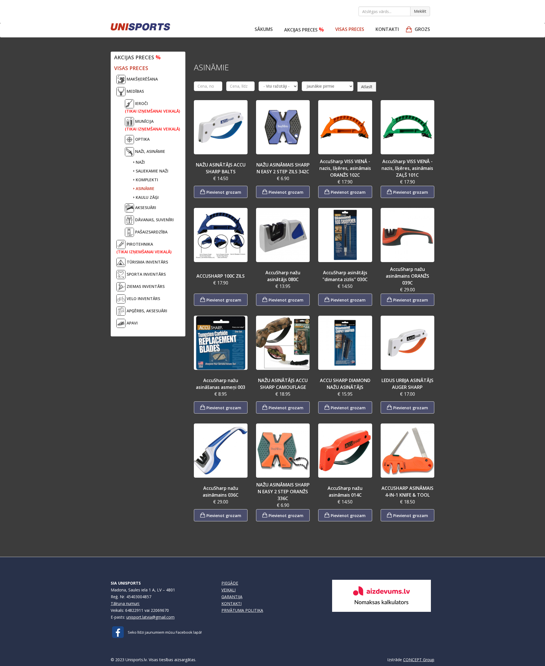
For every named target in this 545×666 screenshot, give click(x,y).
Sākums (264, 29)
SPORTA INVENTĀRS (145, 274)
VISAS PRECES (349, 29)
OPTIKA (142, 139)
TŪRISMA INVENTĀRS (146, 262)
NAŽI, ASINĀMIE (149, 151)
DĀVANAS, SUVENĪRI (154, 219)
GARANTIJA (231, 596)
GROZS (422, 29)
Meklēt (420, 11)
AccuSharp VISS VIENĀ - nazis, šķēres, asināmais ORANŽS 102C (345, 168)
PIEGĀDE (229, 583)
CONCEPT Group (418, 659)
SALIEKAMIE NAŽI (151, 171)
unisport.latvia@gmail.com (150, 617)
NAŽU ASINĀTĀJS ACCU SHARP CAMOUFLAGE (283, 383)
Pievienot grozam (223, 192)
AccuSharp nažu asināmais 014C (345, 491)
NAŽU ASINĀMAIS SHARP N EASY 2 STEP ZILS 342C (283, 168)
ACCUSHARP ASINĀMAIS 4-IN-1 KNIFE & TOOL (407, 491)
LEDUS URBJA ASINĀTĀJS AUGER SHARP (407, 383)
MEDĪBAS (134, 91)
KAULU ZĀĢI (147, 197)
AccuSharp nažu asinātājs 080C (282, 276)
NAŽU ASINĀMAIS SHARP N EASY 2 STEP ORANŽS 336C (283, 491)
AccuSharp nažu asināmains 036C (220, 491)
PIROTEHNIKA (143, 247)
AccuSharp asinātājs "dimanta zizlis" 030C (345, 276)
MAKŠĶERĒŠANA (141, 79)
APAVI (131, 323)
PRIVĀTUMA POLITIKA (242, 610)
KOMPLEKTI (146, 179)
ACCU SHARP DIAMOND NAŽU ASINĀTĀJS (345, 383)
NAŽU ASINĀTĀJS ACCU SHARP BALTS (221, 168)
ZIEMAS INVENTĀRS (145, 286)
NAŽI (140, 162)
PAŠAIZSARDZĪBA (150, 232)
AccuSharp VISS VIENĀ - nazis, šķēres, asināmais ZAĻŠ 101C (407, 168)
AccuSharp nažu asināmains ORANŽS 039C (407, 276)
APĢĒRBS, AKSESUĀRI (146, 310)
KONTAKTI (231, 603)
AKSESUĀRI (145, 207)
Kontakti (387, 29)
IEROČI (152, 107)
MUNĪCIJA (152, 125)
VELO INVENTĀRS (142, 298)
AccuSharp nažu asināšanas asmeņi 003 (220, 383)
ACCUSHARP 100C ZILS (220, 276)
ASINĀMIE (144, 188)
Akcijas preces (304, 29)
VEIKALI (228, 590)
